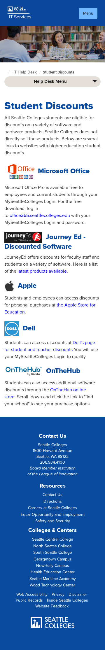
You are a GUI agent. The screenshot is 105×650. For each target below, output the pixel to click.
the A (62, 305)
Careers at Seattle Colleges (52, 507)
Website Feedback (52, 606)
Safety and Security (52, 520)
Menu (88, 13)
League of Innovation (58, 474)
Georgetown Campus (53, 559)
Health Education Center (53, 572)
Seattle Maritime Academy (52, 578)
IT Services (20, 17)
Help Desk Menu (50, 81)
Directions (52, 501)
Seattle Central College (52, 539)
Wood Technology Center (52, 585)
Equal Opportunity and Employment (53, 514)
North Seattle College (52, 546)
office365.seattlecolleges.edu (40, 215)
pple (72, 305)
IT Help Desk (25, 72)
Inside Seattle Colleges (67, 600)
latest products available (42, 271)
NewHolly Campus (52, 565)
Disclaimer (78, 594)
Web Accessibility (32, 594)
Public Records (29, 600)
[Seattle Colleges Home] (19, 9)
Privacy (58, 594)
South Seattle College (52, 552)
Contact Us (52, 494)
